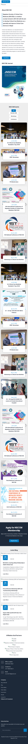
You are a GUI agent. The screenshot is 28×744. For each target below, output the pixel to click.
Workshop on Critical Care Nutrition (14, 259)
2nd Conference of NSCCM (14, 507)
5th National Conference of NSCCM (14, 235)
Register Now (14, 540)
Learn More (5, 574)
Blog (2, 685)
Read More (6, 58)
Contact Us (3, 697)
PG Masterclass (14, 182)
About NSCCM (4, 682)
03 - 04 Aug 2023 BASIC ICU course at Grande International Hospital (14, 401)
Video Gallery (3, 689)
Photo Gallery (3, 687)
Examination (3, 692)
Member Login (6, 1)
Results (2, 694)
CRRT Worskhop (14, 157)
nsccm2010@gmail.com (10, 673)
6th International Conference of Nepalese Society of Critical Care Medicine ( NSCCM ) (14, 208)
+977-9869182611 (9, 668)
